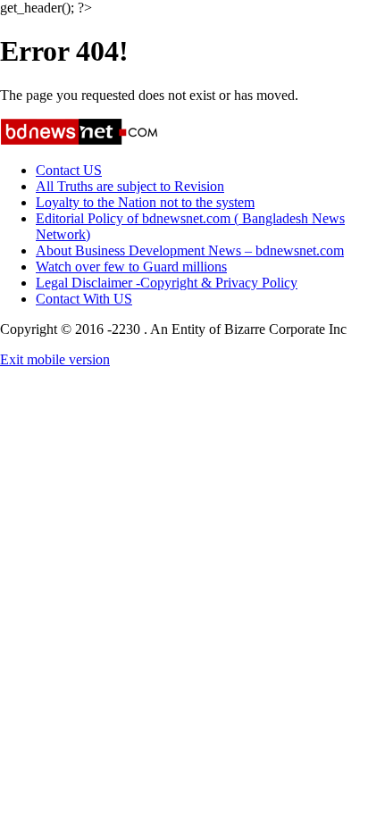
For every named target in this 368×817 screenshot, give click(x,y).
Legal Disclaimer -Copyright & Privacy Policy (166, 282)
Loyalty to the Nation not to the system (145, 202)
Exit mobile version (55, 359)
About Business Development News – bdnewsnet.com (190, 250)
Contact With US (84, 298)
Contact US (69, 170)
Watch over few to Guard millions (131, 266)
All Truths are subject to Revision (130, 186)
